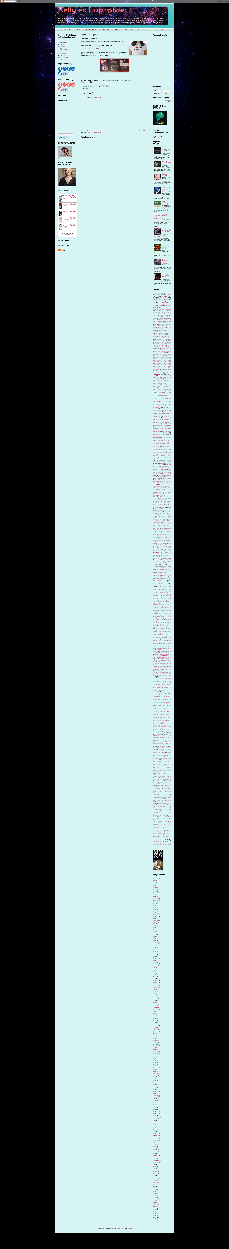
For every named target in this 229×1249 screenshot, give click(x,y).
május (154, 883)
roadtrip (159, 728)
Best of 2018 (157, 363)
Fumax (158, 473)
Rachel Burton (156, 708)
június (154, 882)
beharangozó (157, 355)
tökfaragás (157, 807)
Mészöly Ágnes (157, 654)
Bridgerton (169, 381)
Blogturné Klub (160, 29)
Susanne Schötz (156, 773)
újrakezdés (164, 818)
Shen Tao (167, 749)
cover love (165, 407)
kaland (167, 547)
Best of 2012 (168, 358)
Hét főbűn (160, 496)
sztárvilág (167, 785)
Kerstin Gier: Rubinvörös (165, 175)
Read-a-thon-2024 (161, 717)
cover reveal (156, 408)
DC (170, 420)
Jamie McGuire (162, 522)
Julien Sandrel (160, 544)
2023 (154, 301)
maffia (158, 624)
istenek (169, 516)
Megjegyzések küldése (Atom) (95, 132)
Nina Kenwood (158, 679)
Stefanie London (165, 762)
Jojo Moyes (168, 540)
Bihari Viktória (161, 370)
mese (154, 652)
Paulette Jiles (165, 694)
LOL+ (155, 616)
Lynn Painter (156, 622)
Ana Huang (166, 330)
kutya (159, 594)
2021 (160, 299)
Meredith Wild (163, 651)
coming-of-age (161, 404)
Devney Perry (157, 429)
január (154, 891)
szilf (153, 783)
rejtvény (154, 722)
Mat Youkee (159, 645)
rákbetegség (166, 711)
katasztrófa (159, 555)
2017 (154, 298)
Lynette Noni (166, 621)
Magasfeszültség (165, 624)
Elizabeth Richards (157, 445)
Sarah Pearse (156, 744)
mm (159, 660)
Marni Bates (157, 639)
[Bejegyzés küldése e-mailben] (99, 86)
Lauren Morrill (159, 601)
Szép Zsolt (160, 782)
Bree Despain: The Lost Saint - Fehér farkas (166, 189)
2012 (156, 294)
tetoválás (155, 797)
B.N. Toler (169, 349)
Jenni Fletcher (157, 529)
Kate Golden (156, 556)
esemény (163, 455)
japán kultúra (166, 525)
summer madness (162, 768)
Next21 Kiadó (168, 676)
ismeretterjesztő (161, 516)
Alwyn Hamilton (166, 325)
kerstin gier (155, 569)
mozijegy (155, 666)
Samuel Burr (156, 740)
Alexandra (161, 318)
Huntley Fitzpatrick (157, 505)
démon (154, 428)
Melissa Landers (160, 648)
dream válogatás (158, 437)
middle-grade (164, 655)
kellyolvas (158, 565)
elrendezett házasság (157, 448)
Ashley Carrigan (164, 343)
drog (167, 437)
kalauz (169, 549)
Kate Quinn (163, 556)
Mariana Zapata (160, 634)
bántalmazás (162, 351)
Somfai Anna (168, 753)
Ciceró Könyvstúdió (158, 401)
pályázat (156, 688)
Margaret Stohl (162, 633)
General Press (161, 478)
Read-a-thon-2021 (159, 715)
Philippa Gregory (165, 699)
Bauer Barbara (158, 352)
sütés (154, 774)
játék (158, 528)
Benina (154, 357)
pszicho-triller (166, 705)
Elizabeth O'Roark (165, 443)
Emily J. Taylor (163, 449)
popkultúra (164, 702)
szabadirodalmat (164, 774)
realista (169, 717)
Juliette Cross (168, 544)
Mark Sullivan (168, 637)
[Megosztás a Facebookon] (107, 86)
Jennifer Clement (165, 529)
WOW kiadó (158, 839)
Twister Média (156, 818)
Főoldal (59, 29)
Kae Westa (161, 547)
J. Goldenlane (164, 517)
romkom (167, 734)
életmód (161, 440)
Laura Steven (163, 598)
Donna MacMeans (156, 434)
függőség (164, 473)
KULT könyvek (166, 592)
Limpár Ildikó (163, 610)
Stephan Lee (166, 764)
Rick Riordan (156, 726)
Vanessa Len (158, 824)
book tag (167, 375)
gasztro (161, 476)
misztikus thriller (165, 658)
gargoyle (167, 475)
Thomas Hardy (162, 797)
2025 (167, 301)
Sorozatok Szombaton (157, 756)
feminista (162, 463)
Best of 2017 (168, 361)
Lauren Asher (163, 600)
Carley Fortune (67, 199)
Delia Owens (158, 426)
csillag (159, 414)
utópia (160, 821)
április (154, 885)
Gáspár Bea (155, 476)
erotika (166, 454)
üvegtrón (155, 822)
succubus (165, 767)
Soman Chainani (160, 753)
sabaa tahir (155, 737)
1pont (60, 40)
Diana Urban (164, 431)
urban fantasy (165, 819)
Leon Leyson (165, 604)
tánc (158, 791)
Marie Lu (167, 634)
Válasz (87, 102)
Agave (154, 315)
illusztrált (155, 510)
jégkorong (164, 528)
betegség (167, 367)
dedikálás (167, 423)
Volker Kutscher (166, 833)
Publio (161, 706)
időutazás (161, 507)
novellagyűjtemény (163, 681)
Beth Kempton (156, 369)
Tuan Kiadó (161, 813)
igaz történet (158, 508)
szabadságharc (156, 776)
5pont (60, 55)
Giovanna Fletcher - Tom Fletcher (162, 479)
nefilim (169, 673)
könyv (60, 59)
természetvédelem (157, 794)
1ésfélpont (62, 42)
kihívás (167, 570)
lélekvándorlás (156, 604)
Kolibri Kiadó (167, 576)
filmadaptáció (167, 464)
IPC (168, 513)
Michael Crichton (166, 654)
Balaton (156, 351)
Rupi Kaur (66, 212)
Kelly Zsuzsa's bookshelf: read (67, 195)
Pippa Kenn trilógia (162, 700)
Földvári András (163, 469)
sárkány (155, 746)
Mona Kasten (166, 661)
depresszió (160, 428)
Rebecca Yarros (160, 720)
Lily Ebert (157, 610)
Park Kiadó (168, 691)
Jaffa (168, 519)
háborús (165, 487)
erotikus (155, 455)
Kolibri (160, 576)
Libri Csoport (160, 609)
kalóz (167, 550)
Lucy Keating (164, 619)
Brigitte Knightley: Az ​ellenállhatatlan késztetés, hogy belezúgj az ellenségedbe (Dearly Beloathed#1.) (162, 232)
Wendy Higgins (166, 836)
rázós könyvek (165, 712)
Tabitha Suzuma (158, 789)
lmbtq (158, 615)
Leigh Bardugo (156, 603)
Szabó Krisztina (165, 776)
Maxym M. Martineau (161, 646)
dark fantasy (166, 417)
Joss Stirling (162, 541)
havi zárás (159, 493)
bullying (154, 387)
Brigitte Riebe (166, 383)
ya (165, 840)
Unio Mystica (157, 819)
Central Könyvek (167, 393)
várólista (159, 825)
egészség (167, 439)
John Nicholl (162, 540)
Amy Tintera (160, 330)
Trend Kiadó (163, 812)
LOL (170, 615)
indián (168, 510)
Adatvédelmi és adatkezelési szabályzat (138, 29)
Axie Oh (168, 346)
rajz (161, 711)
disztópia (165, 433)
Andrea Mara (156, 334)
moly (159, 661)
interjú (166, 511)
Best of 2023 (157, 366)
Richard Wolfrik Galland (164, 723)
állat (170, 321)
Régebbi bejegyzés (142, 130)
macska (162, 622)
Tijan (166, 800)
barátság (169, 351)
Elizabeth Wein (166, 445)
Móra (166, 664)
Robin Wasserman (157, 731)
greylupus (157, 484)
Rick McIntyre (166, 725)
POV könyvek (158, 705)
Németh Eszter (158, 675)
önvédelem (156, 687)
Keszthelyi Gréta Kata (164, 569)
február (154, 889)
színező (158, 783)
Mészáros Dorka (167, 652)
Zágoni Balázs (156, 843)
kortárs (163, 578)
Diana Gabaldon (156, 431)
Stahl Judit (159, 761)
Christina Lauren (166, 399)
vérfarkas (166, 830)
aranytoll (161, 342)
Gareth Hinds (161, 475)
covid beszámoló (163, 408)
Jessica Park (163, 535)
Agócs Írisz (161, 315)
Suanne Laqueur (156, 767)
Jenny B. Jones (165, 534)
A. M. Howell (161, 309)
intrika (163, 513)
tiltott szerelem (167, 801)
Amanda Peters (162, 327)
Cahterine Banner (162, 387)
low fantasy (167, 618)
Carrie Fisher (160, 390)
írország (155, 514)
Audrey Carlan (162, 346)
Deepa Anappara (157, 425)
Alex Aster (158, 316)
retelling (161, 722)
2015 (158, 296)
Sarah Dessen (156, 743)
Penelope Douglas (157, 696)
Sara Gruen (163, 740)
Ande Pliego (166, 331)
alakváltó (168, 315)
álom (155, 324)
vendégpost (168, 828)
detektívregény (168, 428)
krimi (158, 586)
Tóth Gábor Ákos (161, 806)
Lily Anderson (168, 609)
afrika (167, 313)
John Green (155, 540)
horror (165, 502)
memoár (167, 648)
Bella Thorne (166, 355)
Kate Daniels (166, 555)
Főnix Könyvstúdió (165, 470)
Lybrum (159, 621)
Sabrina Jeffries (67, 207)
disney (159, 432)
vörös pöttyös (157, 835)
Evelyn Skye (162, 457)
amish (159, 328)
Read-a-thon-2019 (157, 714)
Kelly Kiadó (161, 562)
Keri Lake (157, 567)
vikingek (154, 833)
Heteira (165, 496)
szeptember (156, 898)
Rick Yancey (164, 726)
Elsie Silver (166, 448)
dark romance (156, 419)
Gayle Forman (168, 476)
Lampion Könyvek (163, 597)
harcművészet (163, 490)
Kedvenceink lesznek (166, 559)
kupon (154, 594)
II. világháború (166, 508)
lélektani (166, 603)
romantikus (158, 734)
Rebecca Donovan (161, 719)
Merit (168, 651)
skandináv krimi (156, 752)
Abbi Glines (168, 309)
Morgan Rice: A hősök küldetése (166, 148)
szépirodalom (167, 782)
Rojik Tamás (161, 732)
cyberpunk (169, 410)
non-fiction (167, 679)
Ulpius (169, 818)
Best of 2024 (164, 366)
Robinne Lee (166, 731)
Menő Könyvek (157, 649)
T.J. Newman (155, 788)
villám (159, 833)
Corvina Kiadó (158, 407)
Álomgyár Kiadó (161, 324)
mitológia (155, 660)
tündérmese (161, 816)
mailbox (87, 88)
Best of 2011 (160, 358)
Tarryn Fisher (164, 791)
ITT (98, 49)
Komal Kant (157, 578)
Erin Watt (160, 454)
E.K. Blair (161, 439)
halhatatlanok (156, 489)
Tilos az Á (159, 801)
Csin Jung (166, 414)
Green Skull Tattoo (162, 482)
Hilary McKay (162, 498)
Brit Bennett (155, 384)
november (155, 894)
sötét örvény (155, 758)
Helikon (154, 496)
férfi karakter (168, 463)
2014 (169, 294)
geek (155, 478)
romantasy (168, 732)
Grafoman (169, 481)
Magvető (163, 627)
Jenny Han (155, 535)
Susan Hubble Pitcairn (164, 771)
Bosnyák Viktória (156, 380)
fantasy (169, 458)
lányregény (155, 598)
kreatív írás (162, 585)
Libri (154, 609)
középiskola (155, 585)
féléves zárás (168, 461)
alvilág (160, 325)
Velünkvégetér (166, 825)
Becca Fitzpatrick (167, 354)
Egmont (154, 440)
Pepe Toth (155, 697)
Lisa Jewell (165, 613)
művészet (155, 669)
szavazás (161, 780)
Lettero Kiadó (166, 606)
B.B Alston (163, 349)
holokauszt (168, 499)
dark (159, 417)
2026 (154, 302)
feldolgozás (160, 461)
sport (158, 759)
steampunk (155, 762)
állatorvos (156, 322)
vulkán (166, 834)
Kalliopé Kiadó (158, 550)
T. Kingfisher (166, 786)
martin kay (155, 640)
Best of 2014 (164, 360)
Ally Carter (155, 327)
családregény (156, 413)
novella (154, 681)
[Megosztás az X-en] (105, 86)
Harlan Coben (162, 492)
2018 (160, 298)
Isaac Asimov (163, 514)
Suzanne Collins (165, 773)
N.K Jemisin (161, 669)
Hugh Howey (161, 504)
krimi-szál (164, 586)
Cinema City (168, 401)
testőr (160, 795)
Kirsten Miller (156, 573)
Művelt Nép (166, 667)
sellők (161, 749)
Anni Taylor (155, 337)
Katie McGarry (167, 558)
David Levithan (165, 420)
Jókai (156, 541)
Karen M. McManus (165, 552)
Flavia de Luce (165, 467)
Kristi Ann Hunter (162, 588)
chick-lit (159, 398)
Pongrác (159, 702)
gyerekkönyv (166, 486)
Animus (154, 336)
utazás (154, 821)
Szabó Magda (156, 777)
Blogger (129, 1228)
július (154, 880)
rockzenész (155, 732)
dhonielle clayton (165, 429)
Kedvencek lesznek (160, 561)
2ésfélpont (62, 46)
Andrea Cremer (166, 333)
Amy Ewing (164, 328)
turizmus (161, 815)
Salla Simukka (156, 738)
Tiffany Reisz (161, 800)
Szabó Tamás (163, 777)
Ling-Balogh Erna (156, 613)
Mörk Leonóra (163, 666)
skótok (163, 752)
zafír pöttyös (165, 841)
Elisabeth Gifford (156, 442)
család (166, 411)
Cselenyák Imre (163, 413)
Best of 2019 (164, 363)
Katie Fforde (160, 558)
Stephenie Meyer (166, 765)
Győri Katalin (156, 487)
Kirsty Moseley (165, 573)
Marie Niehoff (155, 636)
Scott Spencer (162, 747)
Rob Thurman (166, 728)
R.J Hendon (166, 706)
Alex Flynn (164, 316)
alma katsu (168, 322)
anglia (162, 334)
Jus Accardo (164, 546)
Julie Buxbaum (67, 220)
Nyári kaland (66, 225)
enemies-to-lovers (162, 452)
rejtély (167, 720)
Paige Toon (168, 687)
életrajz (167, 440)
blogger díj (156, 372)
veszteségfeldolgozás (157, 831)
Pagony (162, 687)
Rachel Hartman (165, 708)
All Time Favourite (63, 57)
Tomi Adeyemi (161, 804)
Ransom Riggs (156, 712)
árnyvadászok (168, 342)
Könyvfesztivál (156, 581)
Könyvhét (166, 581)
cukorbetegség (161, 410)
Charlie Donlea (158, 395)
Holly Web (160, 502)
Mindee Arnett (156, 657)
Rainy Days (155, 711)
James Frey (155, 520)
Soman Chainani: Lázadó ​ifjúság (166, 245)
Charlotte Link (156, 396)
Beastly (160, 354)
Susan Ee (160, 770)
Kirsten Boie (166, 572)
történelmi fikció (157, 809)
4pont (60, 51)
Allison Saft (162, 322)
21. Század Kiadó (163, 302)
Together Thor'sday (157, 803)
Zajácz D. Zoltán (165, 843)
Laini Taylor (162, 595)
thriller (162, 798)
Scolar (154, 747)
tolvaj (154, 804)
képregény (163, 566)
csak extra (158, 411)
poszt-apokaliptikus (166, 703)
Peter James (163, 697)
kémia (158, 566)
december (155, 893)
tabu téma (166, 789)
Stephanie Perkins (157, 765)
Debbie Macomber (165, 422)
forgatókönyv (155, 469)
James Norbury (163, 520)
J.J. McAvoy (162, 519)
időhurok (155, 507)
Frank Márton (164, 472)
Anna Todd (160, 336)
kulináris (159, 592)
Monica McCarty (163, 663)
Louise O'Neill (160, 618)
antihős (165, 337)
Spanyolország (163, 758)
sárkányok (161, 746)
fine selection (156, 467)
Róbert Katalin (156, 729)
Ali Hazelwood (162, 319)
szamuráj (163, 779)
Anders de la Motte (157, 333)
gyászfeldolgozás (157, 486)
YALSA (159, 841)
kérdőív (169, 566)
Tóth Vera (169, 806)
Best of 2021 (161, 364)
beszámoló (161, 367)
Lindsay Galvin (166, 612)
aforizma (162, 313)
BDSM (165, 352)
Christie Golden (157, 399)
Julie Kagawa (163, 543)
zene (159, 844)
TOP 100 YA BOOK (89, 29)
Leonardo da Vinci (157, 606)
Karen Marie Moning (157, 553)
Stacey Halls (163, 759)
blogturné (156, 374)
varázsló (164, 824)
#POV (154, 293)
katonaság (157, 559)
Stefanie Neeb (156, 764)
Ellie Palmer (166, 446)
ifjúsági (169, 507)
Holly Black (157, 501)
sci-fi (167, 746)
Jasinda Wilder (156, 526)
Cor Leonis (168, 405)
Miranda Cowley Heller (165, 657)
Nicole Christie (168, 678)
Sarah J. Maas (165, 743)
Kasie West (165, 553)
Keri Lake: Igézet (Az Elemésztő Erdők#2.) (166, 275)
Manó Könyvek (161, 630)
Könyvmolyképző (158, 583)
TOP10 (167, 804)
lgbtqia (168, 607)
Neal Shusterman (162, 673)
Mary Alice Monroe (163, 640)
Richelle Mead (156, 725)
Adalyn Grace (163, 310)
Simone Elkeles (165, 750)
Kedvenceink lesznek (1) (165, 202)
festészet (156, 464)
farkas (158, 460)
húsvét (168, 505)
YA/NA (154, 841)
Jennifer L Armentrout (158, 531)
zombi (169, 844)
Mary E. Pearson (161, 642)
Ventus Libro (158, 830)
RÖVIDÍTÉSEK (117, 29)
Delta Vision (166, 426)
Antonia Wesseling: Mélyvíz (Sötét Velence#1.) (165, 261)
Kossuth (169, 578)
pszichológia (155, 706)
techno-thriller (164, 792)
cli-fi (164, 402)
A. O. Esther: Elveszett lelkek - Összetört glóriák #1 (166, 216)
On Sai (163, 684)
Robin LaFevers (165, 729)
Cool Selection (161, 405)
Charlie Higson (166, 395)
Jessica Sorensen (163, 537)
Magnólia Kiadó (156, 627)
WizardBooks (168, 837)
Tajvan (154, 791)
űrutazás (167, 821)
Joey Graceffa (167, 538)
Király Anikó (160, 572)
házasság (167, 493)
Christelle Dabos (167, 398)
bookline (155, 377)
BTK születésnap (157, 386)
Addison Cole (160, 312)
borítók (167, 378)
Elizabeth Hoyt (166, 442)
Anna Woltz (167, 336)
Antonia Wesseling (158, 339)
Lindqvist (159, 612)
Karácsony (155, 552)
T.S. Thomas (168, 788)
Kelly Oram (168, 562)
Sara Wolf (160, 741)
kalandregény (156, 549)
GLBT (154, 481)
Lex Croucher (156, 607)
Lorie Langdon (161, 616)
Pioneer (154, 700)
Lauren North (167, 601)
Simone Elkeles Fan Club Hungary (166, 162)
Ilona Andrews (162, 510)
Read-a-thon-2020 (167, 714)
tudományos (168, 813)
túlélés (156, 815)
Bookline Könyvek (162, 377)
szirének (163, 783)
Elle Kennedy (156, 446)
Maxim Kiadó (167, 645)
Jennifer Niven (156, 534)
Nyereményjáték (167, 683)
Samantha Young (165, 738)
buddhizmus (166, 386)
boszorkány (165, 380)
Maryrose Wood (161, 643)
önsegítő (169, 685)
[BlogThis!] (103, 86)
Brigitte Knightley (158, 383)
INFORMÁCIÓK (104, 29)
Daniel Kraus (162, 416)
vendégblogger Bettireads (158, 828)
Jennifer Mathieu (165, 532)
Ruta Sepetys (166, 735)
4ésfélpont (62, 53)
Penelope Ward (166, 696)
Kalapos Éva (163, 549)
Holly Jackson (164, 501)
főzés (154, 472)
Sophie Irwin (157, 755)
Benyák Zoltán (161, 357)
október (155, 896)
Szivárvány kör (160, 785)
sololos (119, 1228)
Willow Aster (161, 837)
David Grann (157, 420)
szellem (167, 780)
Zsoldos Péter (157, 846)
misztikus (155, 658)
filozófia (167, 466)
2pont (60, 44)
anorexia (161, 337)
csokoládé (155, 416)
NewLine (161, 676)
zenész (164, 844)
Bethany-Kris (164, 369)
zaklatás (154, 844)
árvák (156, 343)
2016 (165, 296)
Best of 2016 (161, 361)
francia (158, 472)
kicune (154, 570)
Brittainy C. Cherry (164, 384)
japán (159, 525)
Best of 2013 (157, 360)
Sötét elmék (166, 756)
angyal (166, 334)
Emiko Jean (155, 449)
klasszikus (162, 575)
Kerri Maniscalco (165, 567)
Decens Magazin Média (158, 423)
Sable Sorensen (162, 737)
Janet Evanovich (162, 523)
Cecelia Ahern (159, 393)
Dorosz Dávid (165, 434)
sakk (169, 737)
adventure (155, 313)
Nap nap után (166, 670)
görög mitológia (161, 481)
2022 (167, 299)
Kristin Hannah (162, 589)
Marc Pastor (162, 631)
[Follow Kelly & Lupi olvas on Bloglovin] (66, 135)
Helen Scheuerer (156, 495)
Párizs (162, 691)
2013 (162, 294)
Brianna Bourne (161, 381)
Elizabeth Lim (156, 443)
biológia (167, 370)
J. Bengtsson (157, 517)
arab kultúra (162, 340)
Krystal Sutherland (161, 591)
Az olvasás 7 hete (164, 348)
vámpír (169, 822)
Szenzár (154, 782)
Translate (165, 93)
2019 (166, 298)
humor (167, 504)
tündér (166, 815)
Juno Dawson (157, 546)
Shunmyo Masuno (156, 750)
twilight (167, 816)
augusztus (155, 878)
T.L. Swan (162, 788)
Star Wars (167, 761)
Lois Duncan (164, 615)
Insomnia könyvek (157, 511)
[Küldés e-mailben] (102, 86)
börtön (154, 381)
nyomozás (157, 684)
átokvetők (155, 346)
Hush (164, 505)
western (154, 837)
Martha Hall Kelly (165, 639)
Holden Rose (161, 499)
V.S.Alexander (162, 822)
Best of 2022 (168, 364)
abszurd (157, 310)
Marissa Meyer (160, 637)
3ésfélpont (62, 50)
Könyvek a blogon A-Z (72, 29)
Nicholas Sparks (159, 678)
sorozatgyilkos (166, 755)
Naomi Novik (157, 670)
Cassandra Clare (159, 392)
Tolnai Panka (166, 803)
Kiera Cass (160, 570)
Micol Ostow (156, 655)
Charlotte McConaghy (165, 396)
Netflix (165, 675)
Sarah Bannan (166, 741)
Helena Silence (166, 495)
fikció (161, 464)
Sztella (154, 786)
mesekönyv (159, 652)
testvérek (167, 795)
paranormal (156, 692)
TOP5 (154, 806)
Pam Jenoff (163, 688)
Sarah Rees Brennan (165, 744)
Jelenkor (169, 528)
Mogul (163, 660)
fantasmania (161, 458)
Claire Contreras (158, 402)
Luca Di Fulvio (156, 619)
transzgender (155, 812)
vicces (167, 831)
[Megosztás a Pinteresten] (108, 86)
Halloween (163, 489)
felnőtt (155, 463)
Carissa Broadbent (162, 389)
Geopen (169, 478)
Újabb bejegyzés (86, 130)
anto (170, 337)
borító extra (160, 378)
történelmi (166, 807)
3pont (60, 48)
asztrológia (155, 345)
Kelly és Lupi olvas (92, 10)
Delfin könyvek (167, 425)
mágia (154, 625)
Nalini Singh (168, 669)
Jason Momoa (164, 526)
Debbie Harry (157, 422)
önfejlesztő (157, 685)
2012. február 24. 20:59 (96, 97)
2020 (154, 299)
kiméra (154, 572)
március (155, 887)
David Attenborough (166, 419)
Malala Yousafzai (159, 628)
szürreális (160, 786)
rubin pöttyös (156, 735)
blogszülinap (165, 372)
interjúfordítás (156, 513)
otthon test (65, 211)
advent (167, 312)
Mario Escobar (163, 636)
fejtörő (164, 460)
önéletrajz (169, 684)
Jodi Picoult (159, 538)
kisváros (155, 575)
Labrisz (164, 594)
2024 (161, 301)
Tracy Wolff (166, 810)
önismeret (163, 685)
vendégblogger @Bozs (159, 827)
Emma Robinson (162, 451)
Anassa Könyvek (157, 331)
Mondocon (155, 663)
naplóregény (155, 672)
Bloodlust (160, 375)
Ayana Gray (155, 348)
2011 (169, 293)
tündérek (155, 816)
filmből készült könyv (159, 466)
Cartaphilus (168, 390)
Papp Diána (165, 690)
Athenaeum (164, 345)
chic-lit (154, 398)
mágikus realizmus (164, 625)
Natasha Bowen (163, 672)
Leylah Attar (162, 607)
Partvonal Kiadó (159, 693)
